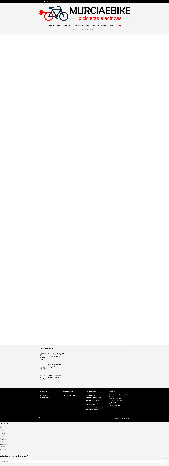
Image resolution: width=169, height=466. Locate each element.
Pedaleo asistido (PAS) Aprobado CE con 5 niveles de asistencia (94, 200)
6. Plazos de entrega (92, 409)
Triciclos (76, 25)
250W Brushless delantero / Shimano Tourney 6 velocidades (92, 205)
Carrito (92, 29)
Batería (96, 98)
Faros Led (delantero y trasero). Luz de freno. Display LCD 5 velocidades (97, 240)
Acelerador (98, 92)
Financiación (112, 404)
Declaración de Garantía (116, 405)
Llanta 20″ (74, 214)
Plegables (86, 25)
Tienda (51, 25)
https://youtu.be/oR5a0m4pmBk (82, 254)
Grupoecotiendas (125, 418)
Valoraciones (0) (44, 201)
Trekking (59, 25)
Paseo (94, 25)
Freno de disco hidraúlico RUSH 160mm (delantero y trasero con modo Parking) (99, 210)
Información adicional (46, 197)
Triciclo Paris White (45, 271)
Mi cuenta (85, 29)
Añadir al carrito (110, 108)
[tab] (52, 193)
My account (44, 395)
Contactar (119, 398)
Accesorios (102, 25)
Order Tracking (45, 398)
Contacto (76, 29)
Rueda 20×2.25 (75, 219)
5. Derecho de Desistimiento (94, 407)
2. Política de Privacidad (93, 398)
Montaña (67, 25)
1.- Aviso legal (90, 395)
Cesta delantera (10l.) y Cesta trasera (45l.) (86, 250)
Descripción (43, 193)
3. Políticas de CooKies (93, 400)
